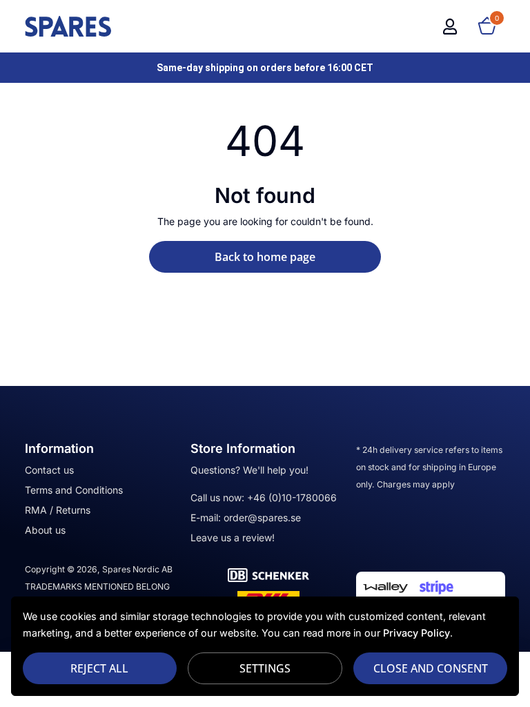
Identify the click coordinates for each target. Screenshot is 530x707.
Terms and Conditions (74, 490)
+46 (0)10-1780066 (292, 497)
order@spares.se (262, 517)
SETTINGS (265, 668)
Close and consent (430, 668)
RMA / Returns (57, 510)
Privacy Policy (416, 633)
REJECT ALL (99, 668)
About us (45, 530)
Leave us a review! (232, 537)
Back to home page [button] (265, 256)
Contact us (49, 470)
